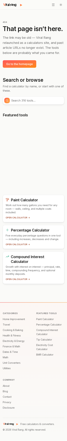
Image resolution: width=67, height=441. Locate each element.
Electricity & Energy (14, 340)
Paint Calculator (45, 319)
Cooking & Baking (13, 330)
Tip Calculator (44, 339)
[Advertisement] (33, 157)
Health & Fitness (12, 335)
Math (5, 357)
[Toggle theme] (60, 4)
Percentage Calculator (49, 324)
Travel (6, 324)
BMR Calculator (44, 354)
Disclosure (9, 407)
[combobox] (36, 100)
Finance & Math (11, 346)
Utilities (7, 368)
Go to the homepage (19, 64)
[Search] (7, 100)
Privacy (7, 402)
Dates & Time (10, 351)
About (6, 385)
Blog (5, 391)
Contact (7, 396)
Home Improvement (14, 319)
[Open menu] (53, 4)
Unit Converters (11, 362)
